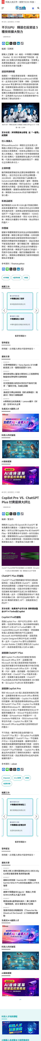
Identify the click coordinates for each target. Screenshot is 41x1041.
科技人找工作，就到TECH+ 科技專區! (22, 1)
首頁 (4, 22)
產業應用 (11, 22)
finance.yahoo (17, 263)
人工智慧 (9, 54)
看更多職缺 (20, 335)
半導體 (17, 22)
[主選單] (3, 8)
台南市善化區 (15, 296)
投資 (19, 65)
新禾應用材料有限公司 (17, 304)
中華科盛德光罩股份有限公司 (20, 324)
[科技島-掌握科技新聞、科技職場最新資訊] (20, 7)
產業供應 (17, 277)
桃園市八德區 (15, 316)
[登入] (33, 9)
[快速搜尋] (38, 8)
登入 (15, 348)
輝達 (37, 54)
